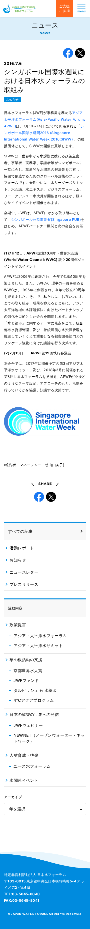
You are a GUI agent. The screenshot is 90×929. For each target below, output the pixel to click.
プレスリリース (24, 584)
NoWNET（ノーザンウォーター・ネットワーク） (49, 738)
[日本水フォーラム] (19, 8)
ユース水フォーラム (32, 766)
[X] (80, 53)
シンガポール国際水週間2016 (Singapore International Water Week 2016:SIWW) (44, 132)
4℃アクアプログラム (34, 700)
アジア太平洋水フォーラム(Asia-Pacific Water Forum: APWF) (44, 119)
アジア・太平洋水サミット (38, 645)
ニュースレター (24, 572)
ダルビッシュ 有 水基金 (35, 690)
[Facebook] (68, 53)
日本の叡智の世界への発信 (34, 714)
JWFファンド (26, 680)
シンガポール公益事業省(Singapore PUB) (46, 219)
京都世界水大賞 (28, 670)
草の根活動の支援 (26, 659)
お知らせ (12, 99)
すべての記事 (20, 531)
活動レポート (22, 547)
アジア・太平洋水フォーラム (40, 635)
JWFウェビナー (28, 725)
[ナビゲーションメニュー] (81, 8)
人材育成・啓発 (24, 755)
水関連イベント (24, 780)
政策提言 (18, 624)
